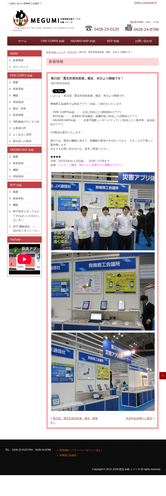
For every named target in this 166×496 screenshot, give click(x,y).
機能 (15, 95)
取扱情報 (18, 114)
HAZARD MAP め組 (82, 41)
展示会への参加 (22, 141)
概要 (15, 82)
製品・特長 (19, 108)
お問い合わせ (143, 41)
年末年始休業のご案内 (139, 418)
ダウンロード (21, 66)
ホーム (22, 41)
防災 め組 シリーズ (55, 52)
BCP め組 (113, 41)
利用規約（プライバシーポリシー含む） (81, 450)
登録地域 (18, 101)
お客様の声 (19, 128)
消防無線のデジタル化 (26, 121)
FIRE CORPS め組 (53, 41)
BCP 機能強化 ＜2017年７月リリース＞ (26, 228)
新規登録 (18, 88)
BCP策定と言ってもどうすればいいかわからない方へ (26, 216)
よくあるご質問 (22, 134)
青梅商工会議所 (68, 455)
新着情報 (18, 60)
